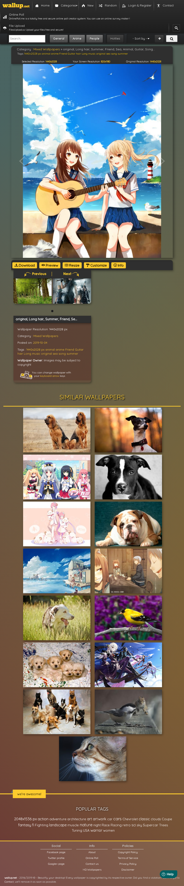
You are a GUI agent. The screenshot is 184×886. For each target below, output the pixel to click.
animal (50, 349)
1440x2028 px (35, 349)
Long (27, 353)
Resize (73, 265)
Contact (9, 881)
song (62, 353)
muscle (73, 825)
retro (127, 825)
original (46, 353)
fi (33, 825)
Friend (69, 349)
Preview (51, 265)
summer (72, 353)
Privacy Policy (127, 863)
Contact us (92, 863)
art (89, 818)
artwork (99, 819)
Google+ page (56, 863)
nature (86, 824)
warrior (96, 830)
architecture (76, 819)
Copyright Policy (128, 852)
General (58, 38)
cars (117, 818)
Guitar (79, 349)
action (43, 818)
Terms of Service (128, 858)
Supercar (150, 825)
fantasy (24, 824)
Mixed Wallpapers (45, 336)
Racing (116, 825)
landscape (58, 825)
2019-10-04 (40, 342)
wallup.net (10, 877)
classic (144, 818)
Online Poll (92, 858)
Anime (77, 38)
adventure (57, 819)
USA (86, 830)
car (109, 819)
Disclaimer (127, 869)
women (109, 830)
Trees (163, 825)
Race (106, 825)
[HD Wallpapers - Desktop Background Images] (16, 5)
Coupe (167, 819)
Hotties (115, 38)
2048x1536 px (25, 818)
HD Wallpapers (92, 869)
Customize (98, 265)
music (36, 353)
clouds (156, 819)
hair (20, 353)
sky (139, 825)
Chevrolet (130, 819)
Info (120, 265)
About (92, 852)
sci (133, 825)
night (97, 825)
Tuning (77, 830)
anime (60, 349)
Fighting (41, 825)
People (94, 38)
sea (55, 353)
